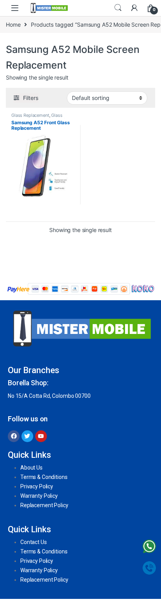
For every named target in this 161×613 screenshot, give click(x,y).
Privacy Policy (36, 486)
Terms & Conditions (43, 477)
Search (118, 8)
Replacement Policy (44, 505)
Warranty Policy (39, 496)
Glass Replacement (30, 115)
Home (13, 24)
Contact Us (33, 542)
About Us (31, 467)
